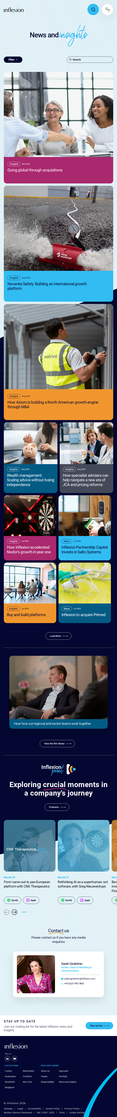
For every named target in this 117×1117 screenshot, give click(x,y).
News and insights (67, 1082)
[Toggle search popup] (93, 9)
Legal (20, 1108)
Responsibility (47, 1082)
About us (45, 1071)
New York (27, 1082)
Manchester (28, 1071)
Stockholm (10, 1082)
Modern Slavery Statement (18, 1112)
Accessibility (34, 1108)
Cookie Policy (53, 1108)
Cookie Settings (77, 1112)
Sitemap (8, 1108)
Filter (11, 59)
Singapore (9, 1087)
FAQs (62, 1112)
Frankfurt (27, 1076)
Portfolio (63, 1076)
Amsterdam (10, 1076)
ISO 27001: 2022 (46, 1112)
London (8, 1071)
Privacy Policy (72, 1108)
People (44, 1076)
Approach (63, 1071)
